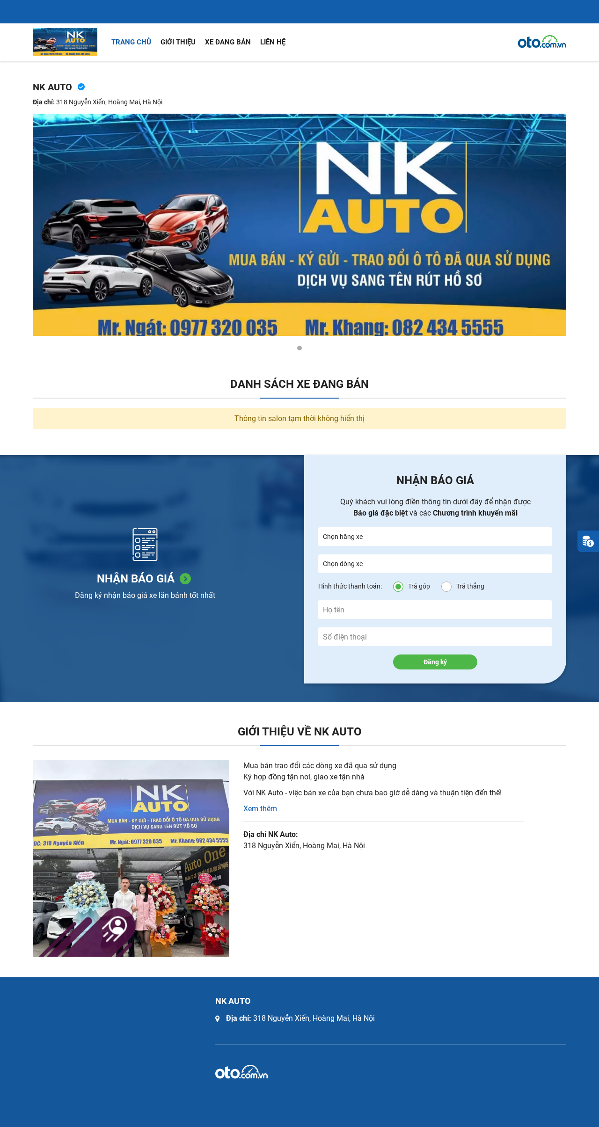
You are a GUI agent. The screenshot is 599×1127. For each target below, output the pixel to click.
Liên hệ (272, 42)
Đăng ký (435, 662)
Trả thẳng (470, 586)
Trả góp (419, 586)
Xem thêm (260, 808)
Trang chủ (131, 42)
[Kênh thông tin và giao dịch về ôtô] (542, 41)
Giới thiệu (178, 42)
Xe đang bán (228, 42)
